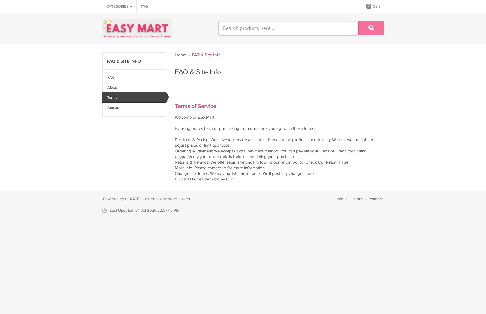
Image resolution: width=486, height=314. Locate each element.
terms (358, 198)
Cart (376, 6)
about (342, 198)
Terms (112, 97)
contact (376, 198)
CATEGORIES (117, 6)
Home (180, 55)
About (112, 87)
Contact (113, 107)
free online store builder (169, 199)
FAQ (144, 6)
